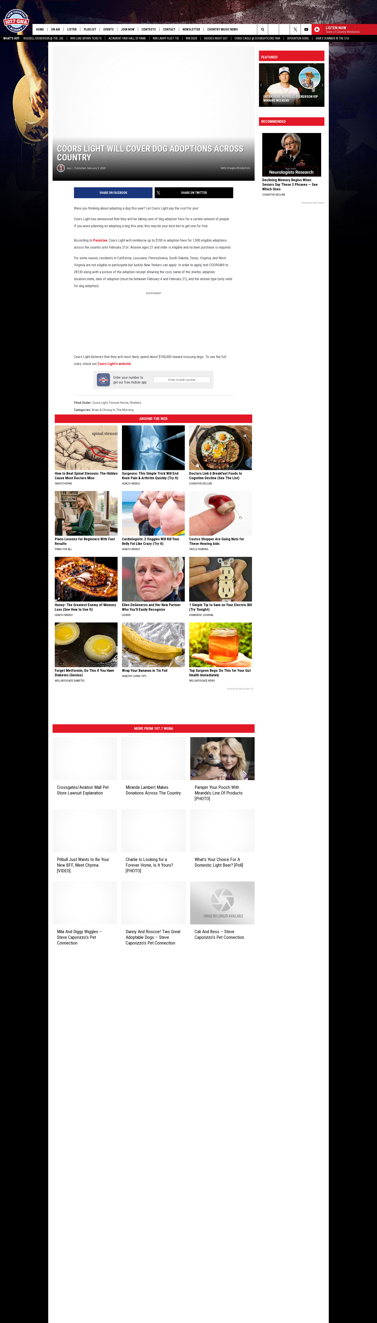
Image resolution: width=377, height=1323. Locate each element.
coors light (100, 402)
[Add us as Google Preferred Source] (273, 29)
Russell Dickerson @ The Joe (43, 38)
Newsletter (191, 29)
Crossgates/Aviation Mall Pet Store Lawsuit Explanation (83, 790)
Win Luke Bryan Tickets (86, 38)
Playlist (90, 29)
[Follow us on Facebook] (284, 29)
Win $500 (191, 38)
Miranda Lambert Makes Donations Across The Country (153, 790)
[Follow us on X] (295, 29)
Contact (169, 29)
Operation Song (298, 38)
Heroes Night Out (216, 38)
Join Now (127, 29)
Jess (69, 168)
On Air (55, 29)
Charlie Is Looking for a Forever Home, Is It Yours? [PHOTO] (149, 865)
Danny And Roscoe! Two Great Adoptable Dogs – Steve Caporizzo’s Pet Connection (153, 937)
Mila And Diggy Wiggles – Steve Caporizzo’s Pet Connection (79, 937)
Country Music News (222, 29)
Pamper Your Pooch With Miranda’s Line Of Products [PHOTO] (219, 793)
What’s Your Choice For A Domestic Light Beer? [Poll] (219, 862)
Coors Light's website (114, 363)
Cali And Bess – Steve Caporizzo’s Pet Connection (219, 934)
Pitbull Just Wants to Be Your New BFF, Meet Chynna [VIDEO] (83, 865)
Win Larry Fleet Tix (166, 38)
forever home (119, 402)
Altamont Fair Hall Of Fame (127, 38)
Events (108, 29)
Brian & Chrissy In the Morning (113, 410)
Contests (149, 29)
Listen (72, 29)
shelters (135, 402)
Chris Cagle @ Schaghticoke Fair (257, 38)
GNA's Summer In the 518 (332, 38)
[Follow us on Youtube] (306, 29)
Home (40, 29)
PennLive (100, 240)
